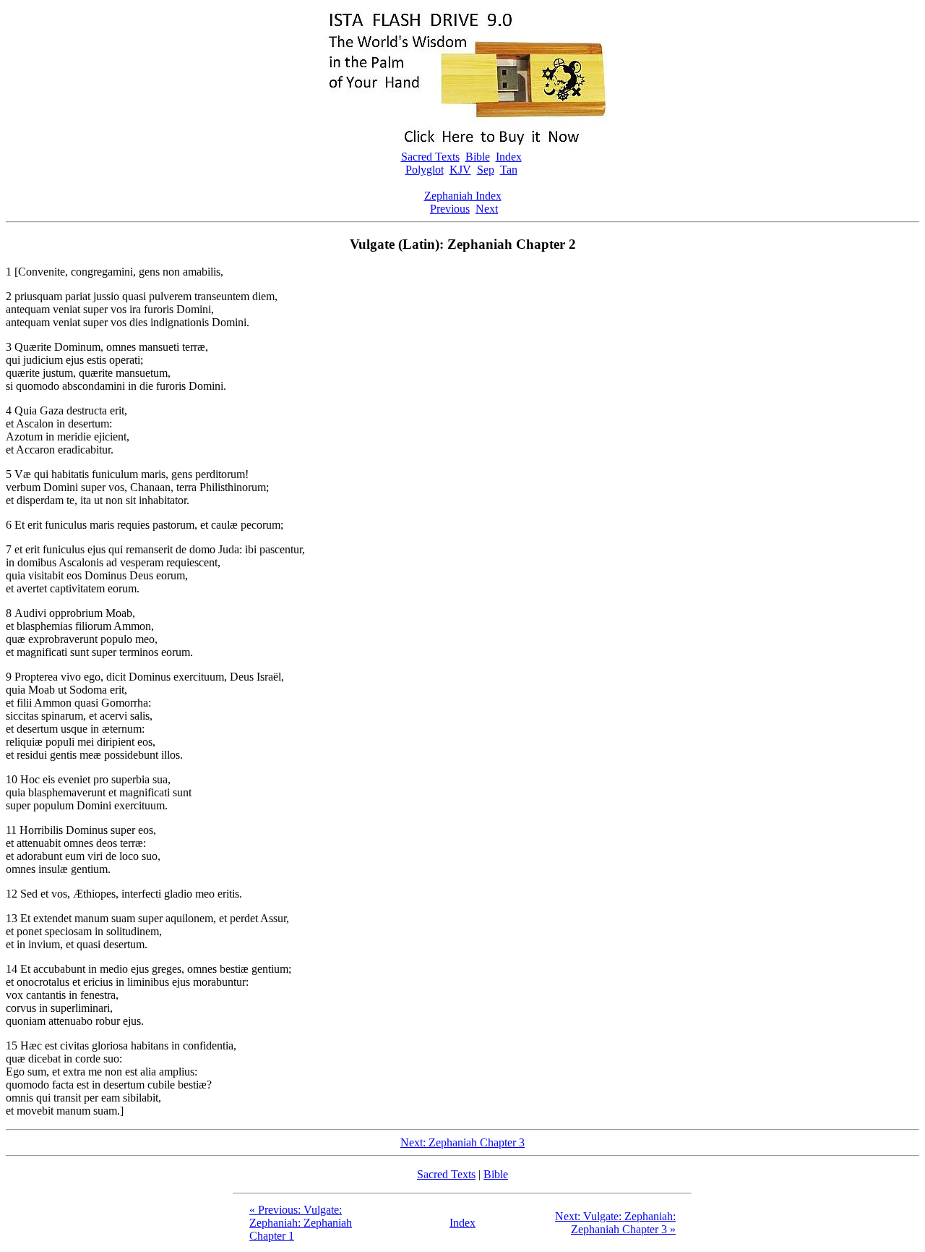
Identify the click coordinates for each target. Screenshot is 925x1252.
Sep (485, 169)
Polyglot (424, 169)
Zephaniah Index (463, 195)
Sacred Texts (430, 156)
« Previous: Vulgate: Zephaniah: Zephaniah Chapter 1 (300, 1223)
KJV (460, 169)
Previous (450, 209)
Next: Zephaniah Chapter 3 (462, 1142)
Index (509, 156)
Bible (477, 156)
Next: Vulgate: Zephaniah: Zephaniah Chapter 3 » (615, 1222)
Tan (508, 169)
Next (487, 209)
